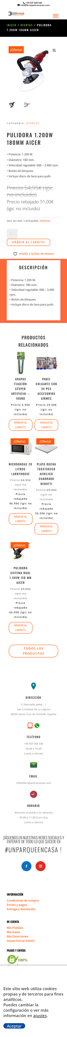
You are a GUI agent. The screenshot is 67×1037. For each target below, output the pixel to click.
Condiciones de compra (23, 900)
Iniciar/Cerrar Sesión (21, 941)
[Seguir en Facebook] (26, 866)
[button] (54, 50)
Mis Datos (13, 932)
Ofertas (27, 25)
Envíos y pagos (17, 905)
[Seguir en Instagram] (41, 866)
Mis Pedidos (15, 928)
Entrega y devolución (21, 909)
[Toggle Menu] (56, 15)
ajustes (40, 1015)
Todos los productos (33, 651)
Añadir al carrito (28, 242)
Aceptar (14, 1026)
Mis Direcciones (17, 936)
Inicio (11, 25)
